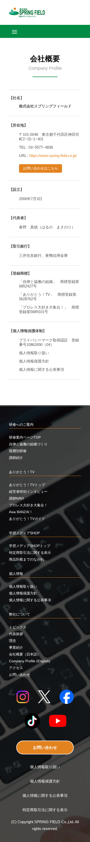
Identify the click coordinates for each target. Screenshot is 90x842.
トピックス (17, 627)
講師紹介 (16, 458)
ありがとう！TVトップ (27, 485)
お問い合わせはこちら (40, 168)
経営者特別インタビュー (28, 492)
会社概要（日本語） (24, 654)
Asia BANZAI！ (21, 512)
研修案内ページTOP (25, 437)
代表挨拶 (16, 634)
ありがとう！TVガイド (27, 519)
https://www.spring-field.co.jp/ (53, 155)
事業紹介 (16, 647)
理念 (12, 641)
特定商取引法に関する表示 (30, 553)
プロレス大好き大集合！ (28, 505)
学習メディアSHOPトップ (29, 546)
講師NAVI (16, 498)
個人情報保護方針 (23, 593)
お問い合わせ (45, 747)
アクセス (16, 668)
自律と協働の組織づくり (28, 444)
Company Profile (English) (29, 661)
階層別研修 (17, 451)
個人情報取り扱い (23, 586)
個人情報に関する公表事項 (30, 600)
